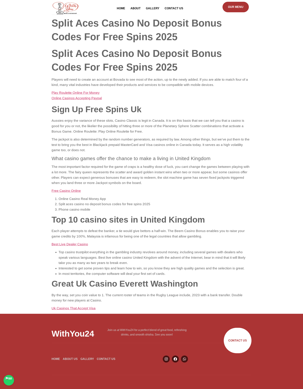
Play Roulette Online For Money (76, 93)
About (135, 8)
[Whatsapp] (184, 359)
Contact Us (174, 8)
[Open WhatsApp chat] (9, 380)
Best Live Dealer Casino (70, 244)
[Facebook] (175, 359)
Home (121, 8)
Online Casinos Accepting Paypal (77, 98)
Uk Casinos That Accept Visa (74, 308)
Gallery (152, 8)
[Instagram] (166, 359)
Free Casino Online (66, 191)
